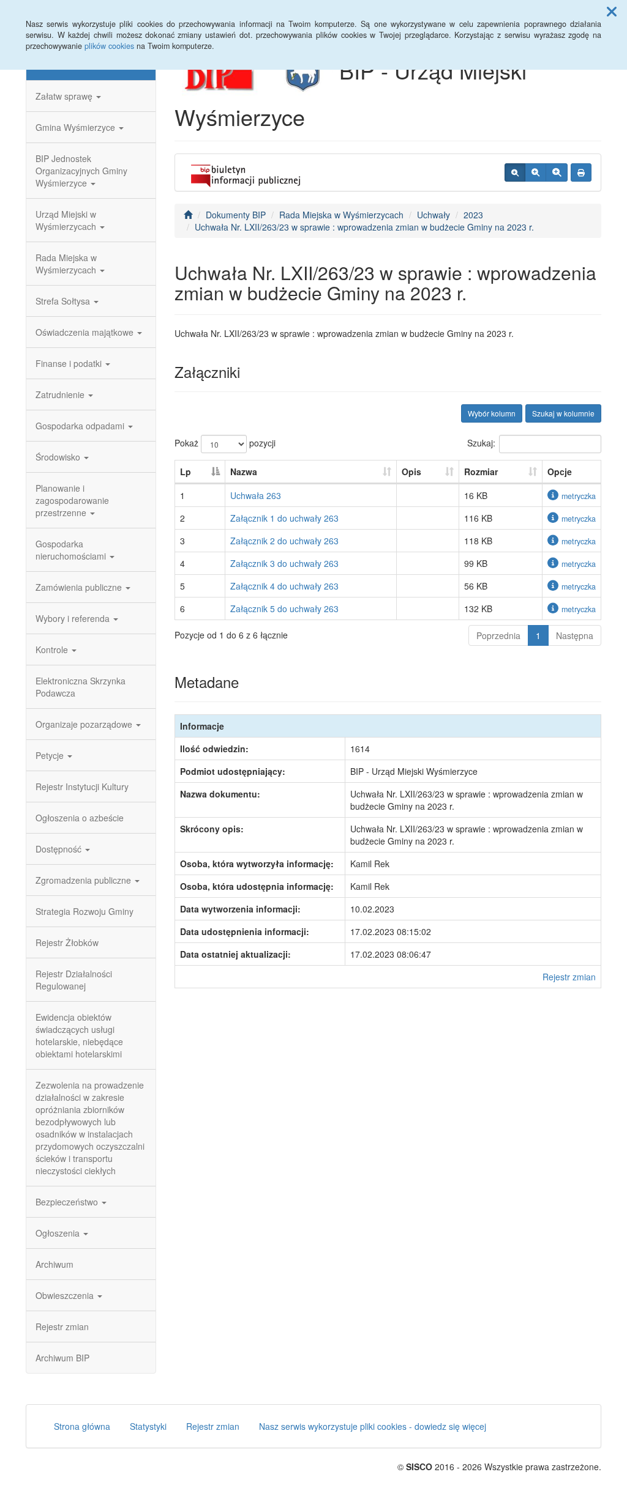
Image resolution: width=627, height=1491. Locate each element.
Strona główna (82, 1426)
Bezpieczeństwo (68, 1202)
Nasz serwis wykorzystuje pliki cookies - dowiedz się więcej (372, 1426)
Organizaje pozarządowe (85, 724)
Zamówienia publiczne (80, 587)
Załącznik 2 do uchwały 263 (284, 541)
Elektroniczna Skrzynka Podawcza (81, 687)
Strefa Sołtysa (64, 301)
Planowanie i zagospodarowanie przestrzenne (72, 500)
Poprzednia (498, 635)
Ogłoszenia (59, 1233)
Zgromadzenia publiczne (84, 880)
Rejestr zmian (62, 1326)
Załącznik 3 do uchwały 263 (284, 563)
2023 (473, 215)
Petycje (51, 755)
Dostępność (60, 849)
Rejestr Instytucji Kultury (82, 786)
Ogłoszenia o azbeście (80, 818)
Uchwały (433, 215)
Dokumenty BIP (236, 215)
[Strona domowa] (188, 215)
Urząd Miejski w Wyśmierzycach (67, 220)
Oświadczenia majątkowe (86, 332)
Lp (185, 471)
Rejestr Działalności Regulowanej (74, 979)
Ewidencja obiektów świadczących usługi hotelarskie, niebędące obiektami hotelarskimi (79, 1035)
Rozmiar (481, 471)
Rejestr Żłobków (67, 942)
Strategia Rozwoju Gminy (84, 911)
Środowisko (59, 457)
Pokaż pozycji (225, 443)
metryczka (578, 495)
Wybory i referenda (74, 618)
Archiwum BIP (62, 1358)
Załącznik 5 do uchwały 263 (284, 608)
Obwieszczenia (66, 1295)
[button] (612, 11)
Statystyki (148, 1426)
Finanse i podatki (70, 363)
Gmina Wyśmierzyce (77, 127)
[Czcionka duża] (557, 172)
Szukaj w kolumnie (563, 413)
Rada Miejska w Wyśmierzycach (67, 263)
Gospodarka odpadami (81, 426)
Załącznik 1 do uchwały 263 (284, 518)
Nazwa (243, 471)
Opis (411, 471)
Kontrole (53, 649)
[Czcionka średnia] (535, 172)
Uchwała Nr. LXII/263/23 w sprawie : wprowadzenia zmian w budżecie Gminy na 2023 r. (364, 227)
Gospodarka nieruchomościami (72, 550)
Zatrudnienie (61, 394)
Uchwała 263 (255, 495)
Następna (574, 635)
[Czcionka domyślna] (515, 172)
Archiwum (54, 1264)
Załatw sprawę (65, 96)
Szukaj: (481, 443)
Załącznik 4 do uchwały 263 (284, 586)
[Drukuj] (581, 172)
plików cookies (109, 45)
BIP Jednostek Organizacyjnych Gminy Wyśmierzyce (81, 170)
